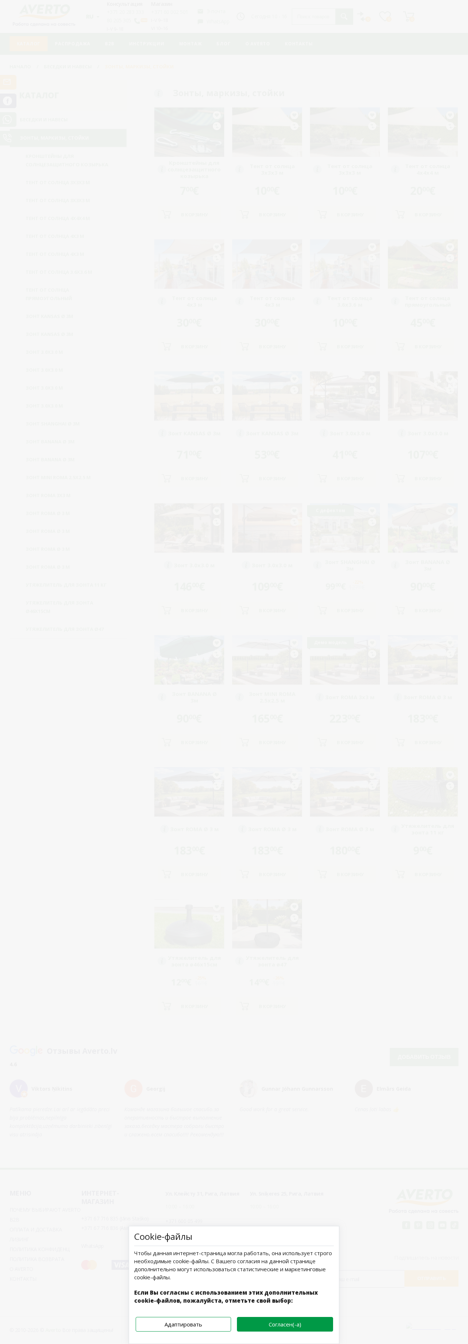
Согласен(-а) (285, 1324)
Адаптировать (183, 1324)
